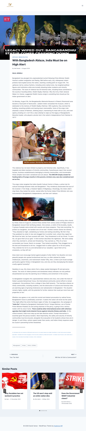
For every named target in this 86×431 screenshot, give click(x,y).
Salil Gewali (17, 68)
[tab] (39, 410)
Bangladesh (16, 345)
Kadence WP (58, 426)
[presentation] (14, 381)
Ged (7, 399)
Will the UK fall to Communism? (65, 356)
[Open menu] (82, 5)
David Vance (66, 401)
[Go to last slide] (4, 391)
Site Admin (38, 399)
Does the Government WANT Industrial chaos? (70, 395)
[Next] (81, 391)
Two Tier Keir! (14, 356)
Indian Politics (23, 57)
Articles (15, 57)
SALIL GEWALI (32, 345)
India (24, 345)
